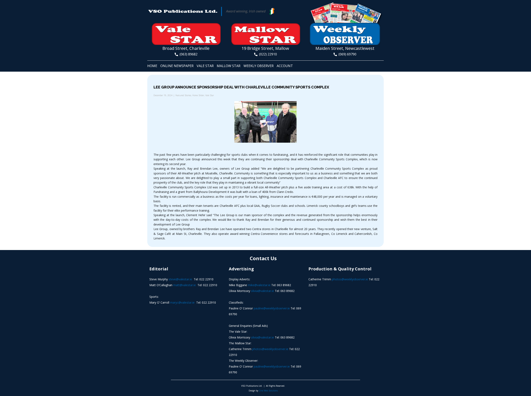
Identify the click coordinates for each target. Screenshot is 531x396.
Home (152, 66)
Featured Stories (183, 95)
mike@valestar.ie (259, 285)
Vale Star (205, 66)
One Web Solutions (268, 390)
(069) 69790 (346, 54)
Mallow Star (228, 66)
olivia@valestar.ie (262, 291)
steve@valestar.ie (180, 279)
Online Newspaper (177, 66)
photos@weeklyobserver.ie (270, 349)
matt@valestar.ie (184, 285)
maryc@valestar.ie (182, 302)
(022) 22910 (267, 54)
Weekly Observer (259, 66)
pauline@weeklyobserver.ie (272, 308)
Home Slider (198, 95)
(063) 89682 (187, 54)
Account (285, 66)
